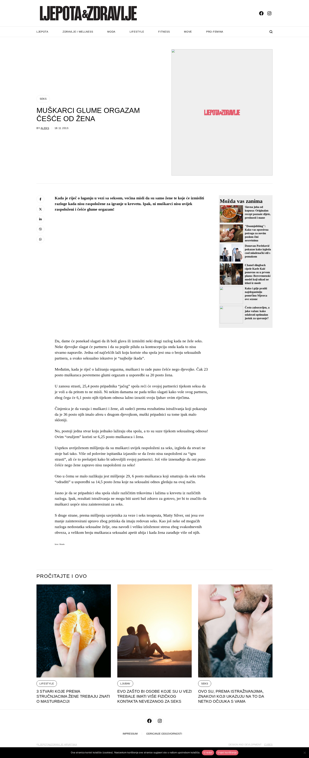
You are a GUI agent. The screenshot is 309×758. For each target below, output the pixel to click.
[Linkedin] (40, 219)
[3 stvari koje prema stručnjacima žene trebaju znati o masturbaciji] (73, 630)
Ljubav (125, 683)
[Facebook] (40, 199)
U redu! (208, 752)
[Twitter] (40, 209)
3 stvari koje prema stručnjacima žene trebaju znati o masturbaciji (73, 696)
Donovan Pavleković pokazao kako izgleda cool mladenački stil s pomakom (258, 251)
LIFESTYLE (47, 683)
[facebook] (261, 13)
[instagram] (269, 13)
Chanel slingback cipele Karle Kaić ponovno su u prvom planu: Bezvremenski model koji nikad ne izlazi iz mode (257, 274)
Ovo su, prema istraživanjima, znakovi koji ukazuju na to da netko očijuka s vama (231, 696)
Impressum (130, 733)
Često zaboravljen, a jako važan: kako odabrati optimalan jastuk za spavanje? (257, 313)
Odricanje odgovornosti (164, 733)
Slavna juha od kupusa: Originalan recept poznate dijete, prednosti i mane (258, 212)
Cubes (268, 744)
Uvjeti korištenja (227, 752)
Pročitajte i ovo (61, 576)
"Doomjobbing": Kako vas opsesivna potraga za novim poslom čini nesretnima (256, 233)
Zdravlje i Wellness (78, 31)
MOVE (188, 31)
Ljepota (42, 31)
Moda (111, 31)
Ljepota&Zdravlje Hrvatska (57, 744)
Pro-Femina (214, 31)
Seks (43, 98)
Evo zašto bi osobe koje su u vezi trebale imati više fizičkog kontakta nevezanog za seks (154, 696)
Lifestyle (137, 31)
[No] (304, 752)
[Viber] (40, 229)
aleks (45, 128)
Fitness (164, 31)
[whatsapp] (40, 239)
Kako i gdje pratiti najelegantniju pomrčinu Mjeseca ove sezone (256, 294)
